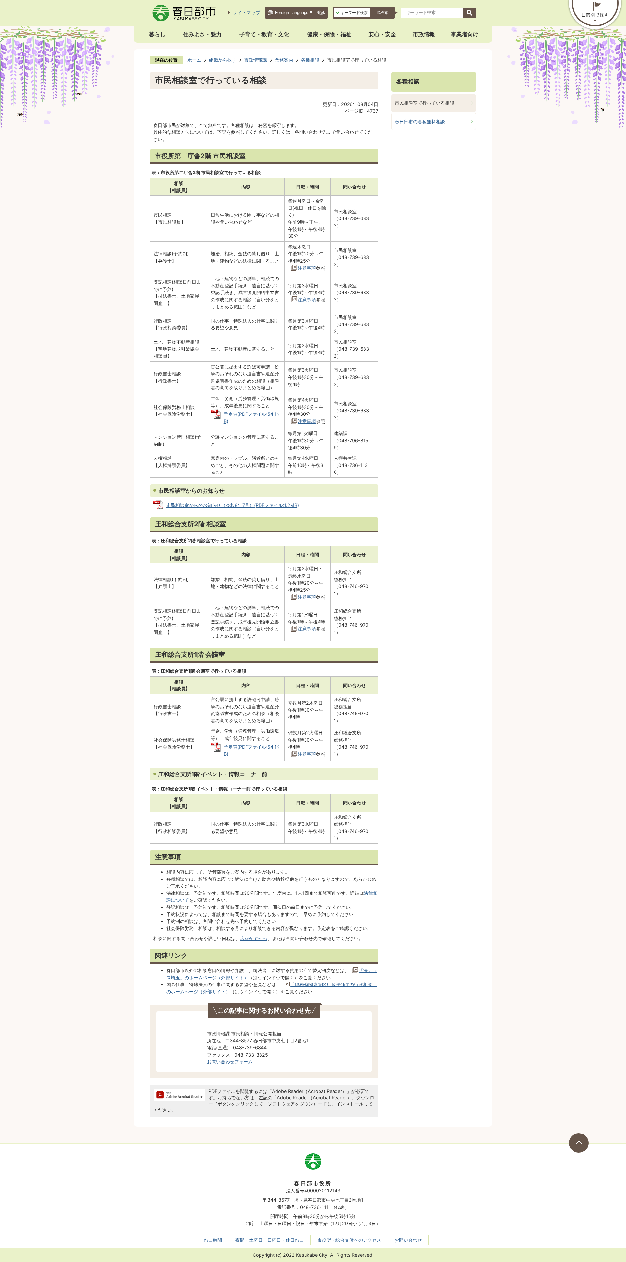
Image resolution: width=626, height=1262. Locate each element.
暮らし (157, 34)
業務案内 (284, 60)
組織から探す (222, 60)
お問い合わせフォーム (230, 1061)
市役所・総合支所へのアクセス (349, 1240)
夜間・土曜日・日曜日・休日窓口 (269, 1240)
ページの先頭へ (579, 1143)
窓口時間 (213, 1240)
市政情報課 (255, 60)
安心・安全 (382, 34)
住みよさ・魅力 (202, 34)
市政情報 (424, 34)
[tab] (352, 12)
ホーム (194, 60)
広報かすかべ (253, 938)
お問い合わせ (408, 1240)
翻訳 (321, 12)
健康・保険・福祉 (329, 34)
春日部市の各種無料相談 (420, 121)
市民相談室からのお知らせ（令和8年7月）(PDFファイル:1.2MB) (232, 505)
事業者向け (465, 34)
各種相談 (310, 60)
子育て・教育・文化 (264, 34)
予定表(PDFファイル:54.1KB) (251, 417)
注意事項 (307, 268)
